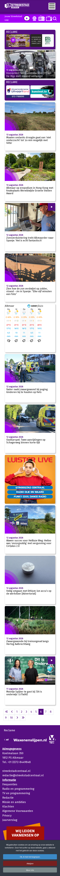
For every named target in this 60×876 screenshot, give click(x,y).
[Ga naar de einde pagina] (23, 718)
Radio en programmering (18, 789)
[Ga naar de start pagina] (6, 712)
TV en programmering (16, 793)
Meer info (30, 870)
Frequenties (9, 784)
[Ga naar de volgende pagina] (17, 718)
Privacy (7, 815)
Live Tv (48, 18)
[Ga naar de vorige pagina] (12, 712)
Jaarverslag (9, 820)
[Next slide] (55, 739)
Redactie (8, 797)
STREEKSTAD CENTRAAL (30, 487)
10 (11, 717)
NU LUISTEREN (40, 18)
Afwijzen (30, 863)
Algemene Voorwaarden (17, 811)
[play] (27, 18)
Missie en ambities (14, 802)
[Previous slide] (5, 739)
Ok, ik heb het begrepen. (30, 856)
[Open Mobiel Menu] (51, 6)
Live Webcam (34, 18)
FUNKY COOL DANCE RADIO (30, 496)
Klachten (8, 806)
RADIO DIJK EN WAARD (30, 492)
